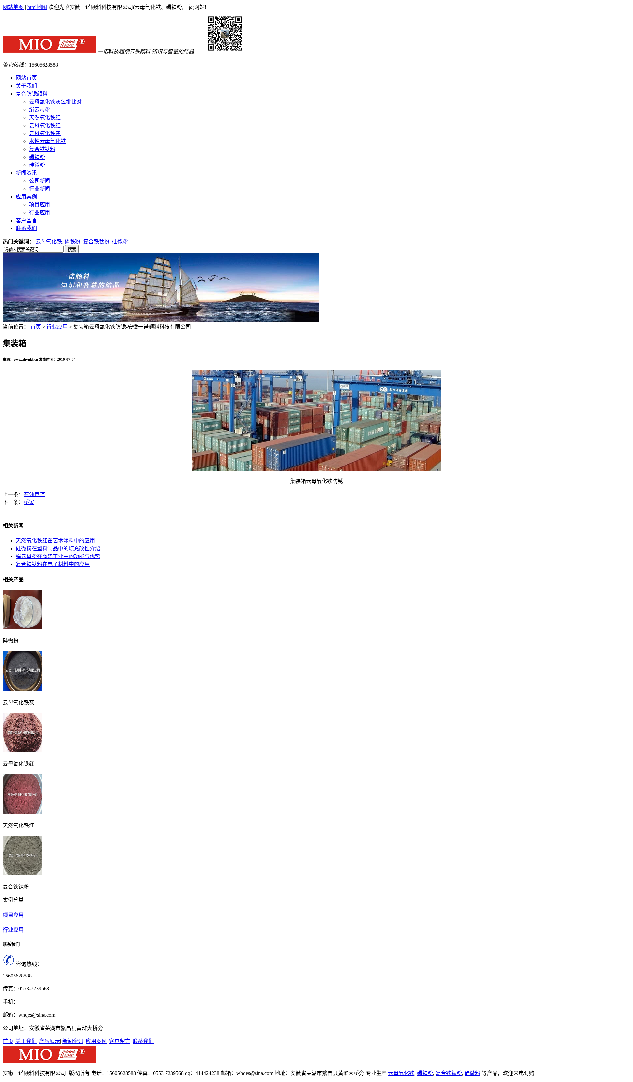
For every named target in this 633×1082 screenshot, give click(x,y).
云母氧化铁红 (45, 125)
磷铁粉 (37, 157)
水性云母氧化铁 (47, 141)
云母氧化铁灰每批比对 (55, 102)
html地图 (37, 7)
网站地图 (13, 7)
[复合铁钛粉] (22, 873)
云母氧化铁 (49, 241)
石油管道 (34, 494)
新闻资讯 (72, 1041)
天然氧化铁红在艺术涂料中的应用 (55, 540)
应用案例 (96, 1041)
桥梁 (29, 502)
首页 (35, 327)
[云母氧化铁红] (22, 750)
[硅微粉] (22, 627)
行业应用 (39, 212)
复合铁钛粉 (42, 149)
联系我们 (143, 1041)
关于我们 (26, 1041)
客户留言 (119, 1041)
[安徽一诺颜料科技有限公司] (49, 51)
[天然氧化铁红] (22, 812)
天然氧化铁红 (45, 117)
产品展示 (49, 1041)
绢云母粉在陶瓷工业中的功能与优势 (58, 556)
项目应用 (39, 204)
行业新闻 (39, 189)
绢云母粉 (39, 109)
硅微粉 (37, 165)
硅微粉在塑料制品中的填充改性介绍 (58, 548)
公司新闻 (39, 181)
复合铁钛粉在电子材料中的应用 (53, 564)
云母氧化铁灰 (45, 133)
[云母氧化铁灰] (22, 689)
